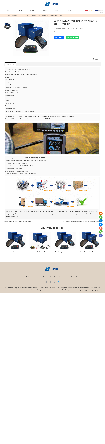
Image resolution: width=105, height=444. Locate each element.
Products (14, 15)
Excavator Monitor (23, 15)
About (44, 276)
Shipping (61, 276)
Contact (70, 276)
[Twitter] (58, 281)
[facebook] (46, 281)
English (90, 10)
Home (8, 15)
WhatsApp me (73, 37)
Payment (52, 276)
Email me (60, 37)
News (77, 276)
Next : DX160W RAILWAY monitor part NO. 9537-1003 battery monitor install (82, 221)
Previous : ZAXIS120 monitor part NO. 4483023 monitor (18, 221)
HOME (28, 276)
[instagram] (54, 281)
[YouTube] (50, 281)
